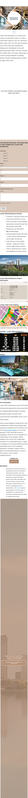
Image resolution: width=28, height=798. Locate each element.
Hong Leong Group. (10, 430)
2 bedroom (5, 155)
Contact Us (14, 458)
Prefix (1, 165)
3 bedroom (5, 158)
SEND (3, 208)
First (1, 169)
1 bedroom (5, 153)
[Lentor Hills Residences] (14, 18)
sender (18, 488)
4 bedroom (5, 160)
